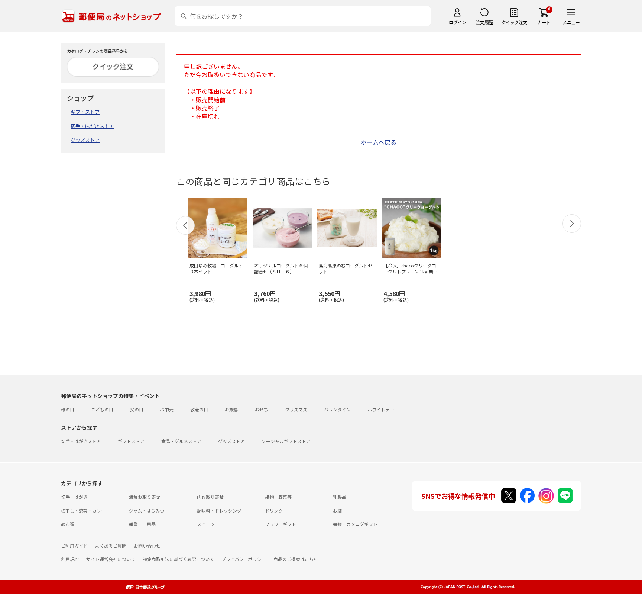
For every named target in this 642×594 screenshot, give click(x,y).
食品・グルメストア (181, 441)
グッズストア (85, 140)
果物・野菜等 (278, 497)
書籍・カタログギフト (355, 524)
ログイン (457, 22)
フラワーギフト (280, 524)
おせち (261, 409)
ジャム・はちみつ (146, 510)
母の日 (67, 409)
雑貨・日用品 (142, 524)
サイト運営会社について (110, 559)
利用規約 (70, 559)
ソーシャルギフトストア (286, 441)
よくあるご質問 (110, 545)
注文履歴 (484, 22)
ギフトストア (85, 111)
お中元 (167, 409)
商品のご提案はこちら (295, 559)
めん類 (67, 524)
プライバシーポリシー (243, 559)
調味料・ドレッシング (219, 510)
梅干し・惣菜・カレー (83, 510)
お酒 (337, 510)
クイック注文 (514, 22)
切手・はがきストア (92, 125)
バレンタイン (337, 409)
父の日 (136, 409)
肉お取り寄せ (210, 497)
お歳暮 (231, 409)
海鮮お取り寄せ (144, 497)
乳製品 (339, 497)
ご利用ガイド (74, 545)
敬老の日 (199, 409)
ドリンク (274, 510)
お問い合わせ (147, 545)
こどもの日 (102, 409)
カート (544, 22)
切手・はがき (74, 497)
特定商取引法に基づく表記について (178, 559)
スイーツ (206, 524)
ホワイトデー (380, 409)
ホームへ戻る (378, 142)
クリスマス (296, 409)
